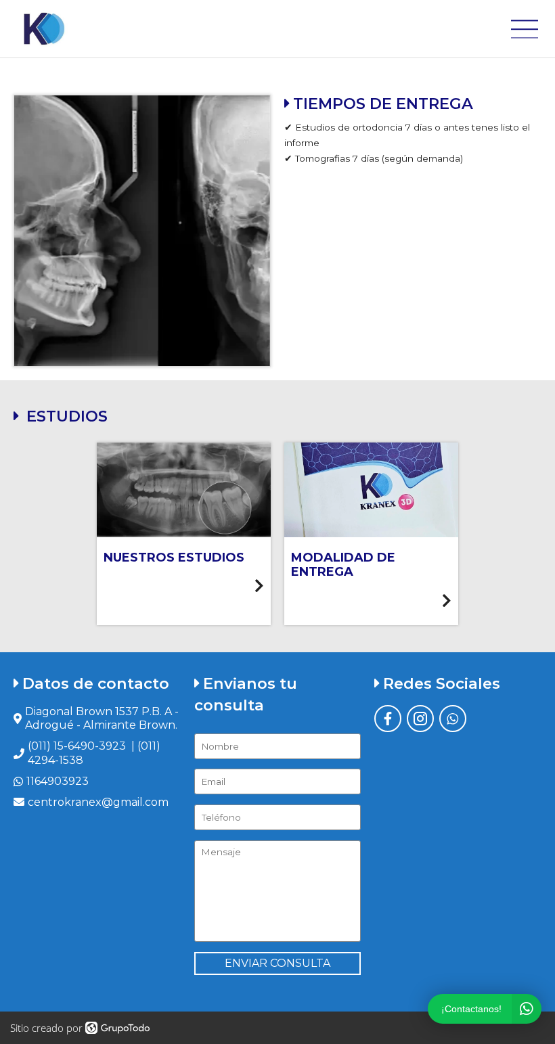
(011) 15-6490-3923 (77, 746)
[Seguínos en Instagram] (420, 718)
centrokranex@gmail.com (98, 802)
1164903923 (57, 781)
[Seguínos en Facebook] (387, 718)
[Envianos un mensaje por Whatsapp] (452, 718)
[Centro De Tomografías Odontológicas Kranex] (43, 29)
